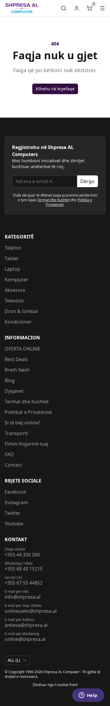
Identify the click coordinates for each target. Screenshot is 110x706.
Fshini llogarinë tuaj (26, 444)
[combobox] (18, 660)
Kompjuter (16, 279)
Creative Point (66, 684)
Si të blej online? (22, 422)
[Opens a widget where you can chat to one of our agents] (88, 695)
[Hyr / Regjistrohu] (76, 8)
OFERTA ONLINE (22, 349)
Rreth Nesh (17, 370)
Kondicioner (18, 322)
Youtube (14, 523)
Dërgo (87, 181)
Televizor (14, 300)
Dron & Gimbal (21, 311)
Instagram (16, 502)
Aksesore (15, 290)
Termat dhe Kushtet (54, 199)
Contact (13, 465)
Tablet (11, 258)
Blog (10, 380)
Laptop (12, 269)
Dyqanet (14, 391)
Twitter (13, 513)
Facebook (15, 492)
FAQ (9, 454)
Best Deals (16, 359)
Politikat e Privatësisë (28, 412)
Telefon (13, 248)
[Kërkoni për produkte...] (63, 8)
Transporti (16, 433)
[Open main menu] (102, 8)
